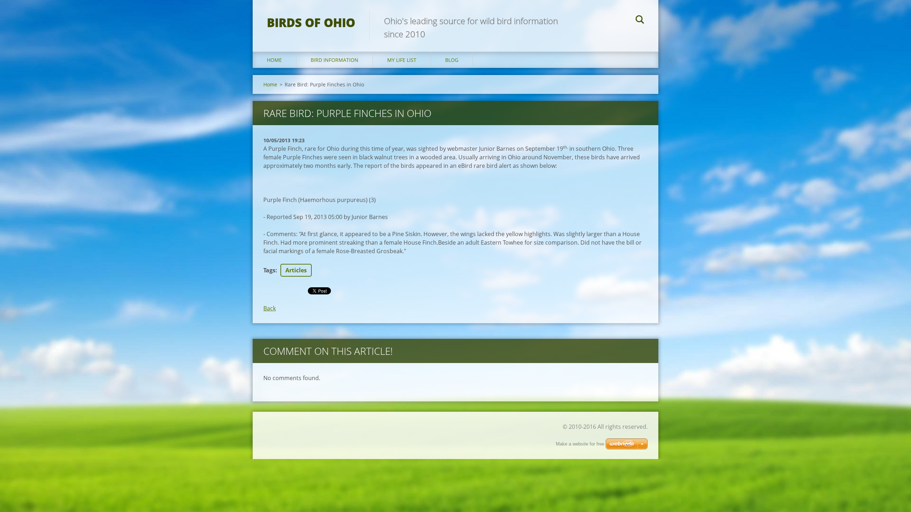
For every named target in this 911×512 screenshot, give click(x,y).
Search (640, 20)
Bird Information (334, 60)
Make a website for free (580, 444)
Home (274, 60)
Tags (269, 270)
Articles (296, 270)
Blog (451, 60)
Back (269, 308)
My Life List (401, 60)
